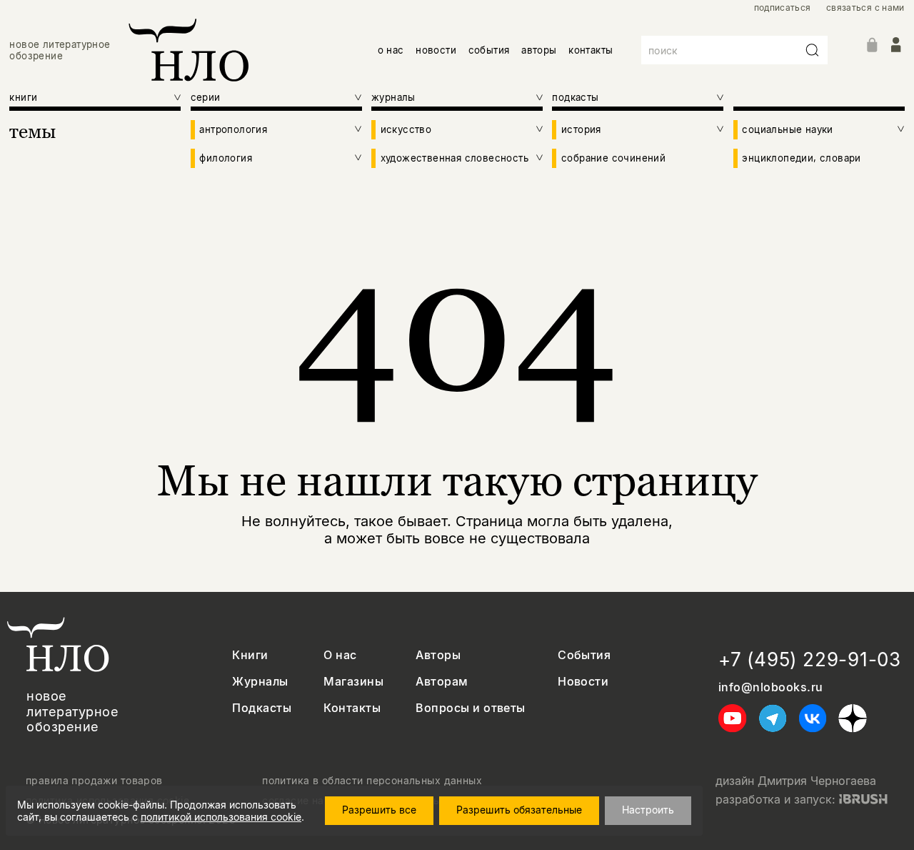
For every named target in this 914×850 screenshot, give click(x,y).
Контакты (352, 708)
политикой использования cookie (221, 817)
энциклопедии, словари (801, 158)
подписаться (782, 8)
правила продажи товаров (94, 780)
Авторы (438, 655)
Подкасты (261, 708)
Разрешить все (379, 810)
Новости (583, 681)
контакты (590, 50)
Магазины (353, 681)
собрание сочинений (613, 158)
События (584, 655)
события (489, 50)
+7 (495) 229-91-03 (809, 659)
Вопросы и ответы (471, 708)
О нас (339, 655)
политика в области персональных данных (372, 780)
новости (436, 50)
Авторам (442, 681)
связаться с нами (865, 8)
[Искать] (812, 50)
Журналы (260, 681)
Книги (250, 655)
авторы (538, 50)
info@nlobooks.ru (770, 687)
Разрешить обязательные (519, 810)
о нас (391, 50)
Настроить (648, 810)
